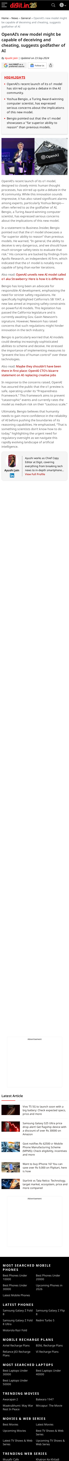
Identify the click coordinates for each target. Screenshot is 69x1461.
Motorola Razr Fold (15, 1330)
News (14, 18)
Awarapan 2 (10, 1399)
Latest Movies (44, 1424)
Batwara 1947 (45, 1399)
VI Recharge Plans (47, 1351)
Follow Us (39, 65)
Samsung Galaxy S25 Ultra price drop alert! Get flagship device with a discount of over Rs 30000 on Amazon (44, 1128)
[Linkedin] (12, 475)
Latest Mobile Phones (16, 1295)
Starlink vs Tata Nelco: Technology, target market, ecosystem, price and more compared (45, 1184)
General (26, 18)
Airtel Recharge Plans (16, 1345)
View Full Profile (35, 474)
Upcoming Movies (14, 1430)
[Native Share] (51, 65)
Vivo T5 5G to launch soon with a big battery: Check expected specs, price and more (44, 1110)
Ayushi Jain (11, 58)
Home (5, 18)
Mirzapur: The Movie (49, 1405)
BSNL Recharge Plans (49, 1345)
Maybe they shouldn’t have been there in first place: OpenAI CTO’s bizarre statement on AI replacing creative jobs (31, 370)
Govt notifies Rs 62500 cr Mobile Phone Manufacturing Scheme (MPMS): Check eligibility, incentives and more (45, 1149)
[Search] (53, 5)
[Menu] (4, 5)
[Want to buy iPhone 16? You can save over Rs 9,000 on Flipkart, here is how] (10, 1167)
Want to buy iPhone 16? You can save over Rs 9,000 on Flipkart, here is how (45, 1167)
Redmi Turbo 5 (45, 1320)
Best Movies (10, 1424)
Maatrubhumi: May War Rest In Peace (18, 1407)
